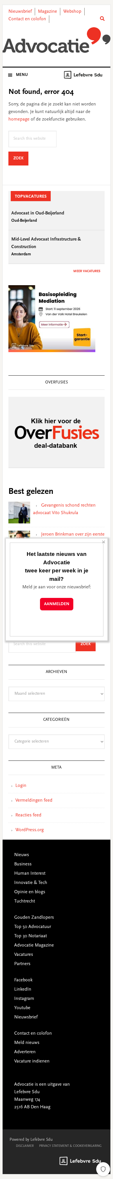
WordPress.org (29, 830)
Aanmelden (56, 604)
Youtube (22, 1008)
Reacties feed (28, 815)
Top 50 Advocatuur (32, 927)
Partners (22, 964)
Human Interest (29, 873)
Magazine (47, 11)
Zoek (20, 158)
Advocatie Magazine (34, 945)
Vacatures (23, 954)
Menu (22, 75)
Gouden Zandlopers (34, 917)
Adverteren (25, 1052)
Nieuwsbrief (20, 11)
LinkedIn (22, 989)
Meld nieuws (26, 1042)
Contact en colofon (27, 19)
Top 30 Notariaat (30, 936)
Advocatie (56, 40)
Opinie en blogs (29, 892)
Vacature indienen (32, 1061)
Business (23, 864)
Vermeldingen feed (33, 800)
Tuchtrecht (24, 901)
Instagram (24, 998)
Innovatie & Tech (30, 882)
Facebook (23, 980)
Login (20, 785)
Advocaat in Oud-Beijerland (37, 213)
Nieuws (21, 855)
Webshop (72, 11)
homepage (19, 119)
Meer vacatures (86, 271)
